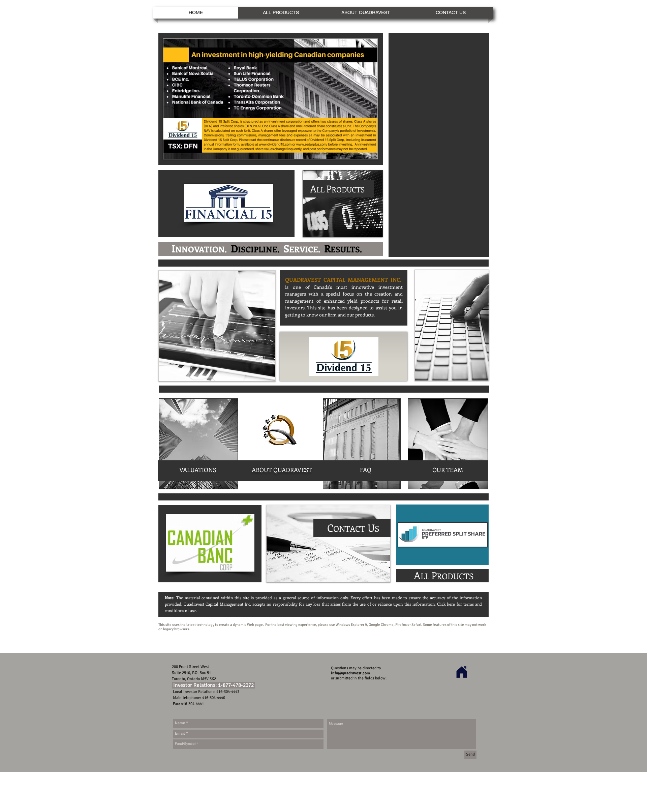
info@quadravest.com (350, 673)
